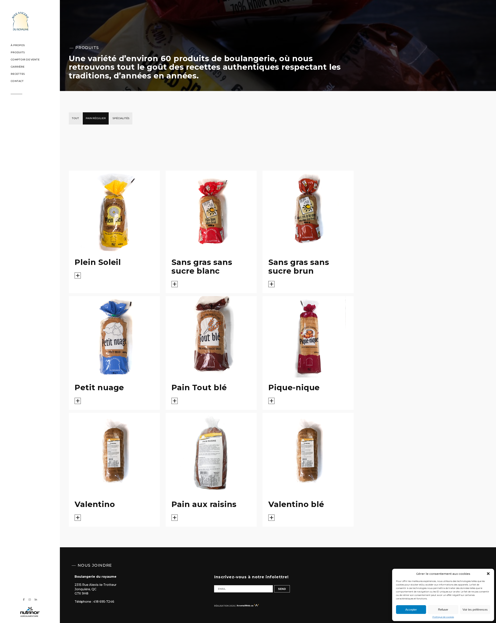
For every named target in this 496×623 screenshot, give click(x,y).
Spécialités (121, 118)
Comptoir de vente (25, 59)
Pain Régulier (96, 118)
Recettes (18, 73)
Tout (75, 118)
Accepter (411, 609)
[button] (488, 574)
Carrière (17, 66)
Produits (18, 52)
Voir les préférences (475, 609)
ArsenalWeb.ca (245, 605)
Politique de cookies (443, 617)
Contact (17, 81)
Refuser (443, 609)
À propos (18, 45)
